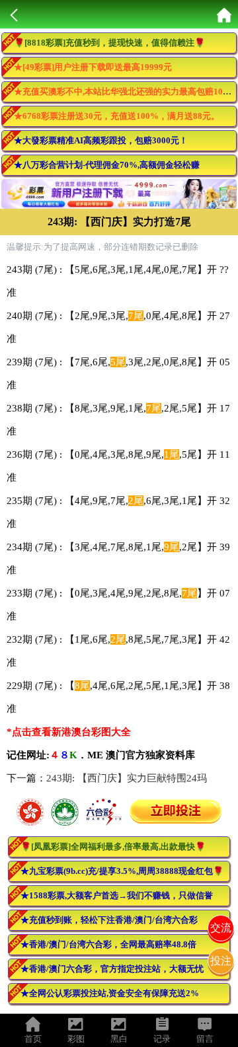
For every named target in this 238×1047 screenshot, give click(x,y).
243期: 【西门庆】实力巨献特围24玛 (126, 778)
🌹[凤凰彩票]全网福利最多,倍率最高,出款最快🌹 (113, 846)
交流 (220, 927)
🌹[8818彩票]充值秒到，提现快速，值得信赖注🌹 (109, 43)
